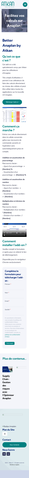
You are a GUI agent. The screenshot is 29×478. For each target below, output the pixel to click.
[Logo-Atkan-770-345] (8, 2)
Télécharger (9, 343)
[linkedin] (8, 454)
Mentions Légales (14, 464)
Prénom (8, 284)
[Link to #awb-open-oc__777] (25, 4)
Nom (7, 293)
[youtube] (4, 454)
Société (7, 309)
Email (7, 301)
